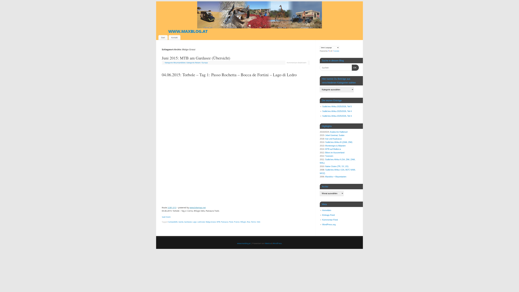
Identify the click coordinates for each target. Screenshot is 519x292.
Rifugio (243, 222)
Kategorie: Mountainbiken (175, 63)
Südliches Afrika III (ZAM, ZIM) (338, 142)
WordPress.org (329, 224)
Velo (258, 222)
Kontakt (174, 37)
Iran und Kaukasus (333, 139)
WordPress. (277, 243)
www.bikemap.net (197, 207)
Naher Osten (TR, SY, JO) (336, 166)
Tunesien (329, 156)
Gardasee (188, 222)
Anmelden (326, 210)
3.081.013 (172, 207)
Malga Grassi (211, 222)
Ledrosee (201, 222)
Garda (181, 222)
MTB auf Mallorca (333, 149)
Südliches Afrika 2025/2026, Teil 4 (337, 111)
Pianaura (224, 222)
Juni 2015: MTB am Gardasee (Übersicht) (196, 58)
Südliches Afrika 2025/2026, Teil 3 (337, 116)
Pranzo (237, 222)
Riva (248, 222)
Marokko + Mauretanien (335, 176)
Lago (195, 222)
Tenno (253, 222)
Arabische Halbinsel (338, 132)
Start (163, 37)
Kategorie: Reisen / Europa (197, 63)
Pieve (231, 222)
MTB (218, 222)
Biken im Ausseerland (334, 152)
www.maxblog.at (188, 31)
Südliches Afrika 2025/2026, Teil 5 (337, 106)
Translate (336, 51)
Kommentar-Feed (330, 220)
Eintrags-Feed (328, 215)
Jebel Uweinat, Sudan (334, 135)
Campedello (173, 222)
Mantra (268, 243)
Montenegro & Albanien (335, 146)
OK (354, 67)
